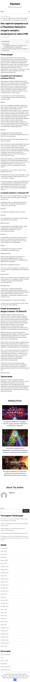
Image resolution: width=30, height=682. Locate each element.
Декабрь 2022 (5, 634)
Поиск (2, 508)
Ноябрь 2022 (4, 637)
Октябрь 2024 (4, 591)
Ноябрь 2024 (4, 588)
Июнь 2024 (4, 594)
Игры (6, 16)
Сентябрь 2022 (5, 643)
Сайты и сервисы (5, 666)
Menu (2, 11)
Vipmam (15, 3)
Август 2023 (4, 609)
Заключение (5, 50)
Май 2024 (3, 597)
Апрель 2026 (4, 560)
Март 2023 (4, 624)
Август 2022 (4, 646)
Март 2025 (4, 575)
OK (15, 679)
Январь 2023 (4, 630)
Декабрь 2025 (5, 572)
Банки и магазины (6, 654)
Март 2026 (4, 563)
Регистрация (5, 44)
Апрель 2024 (4, 600)
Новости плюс (4, 660)
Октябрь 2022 (4, 640)
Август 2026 (4, 548)
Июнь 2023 (4, 615)
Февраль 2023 (5, 627)
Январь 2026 (4, 569)
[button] (26, 42)
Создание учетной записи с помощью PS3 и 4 (16, 45)
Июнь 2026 (4, 554)
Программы (4, 663)
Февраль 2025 (5, 579)
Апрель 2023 (4, 621)
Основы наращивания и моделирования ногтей (14, 533)
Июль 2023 (4, 612)
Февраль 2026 (5, 566)
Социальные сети (5, 669)
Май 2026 (3, 557)
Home (2, 16)
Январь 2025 (4, 582)
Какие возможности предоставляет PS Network (15, 48)
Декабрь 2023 (5, 603)
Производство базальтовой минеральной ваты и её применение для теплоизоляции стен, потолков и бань (15, 538)
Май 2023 (3, 618)
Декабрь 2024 (5, 585)
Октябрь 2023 (4, 606)
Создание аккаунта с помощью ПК (13, 47)
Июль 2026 (4, 551)
